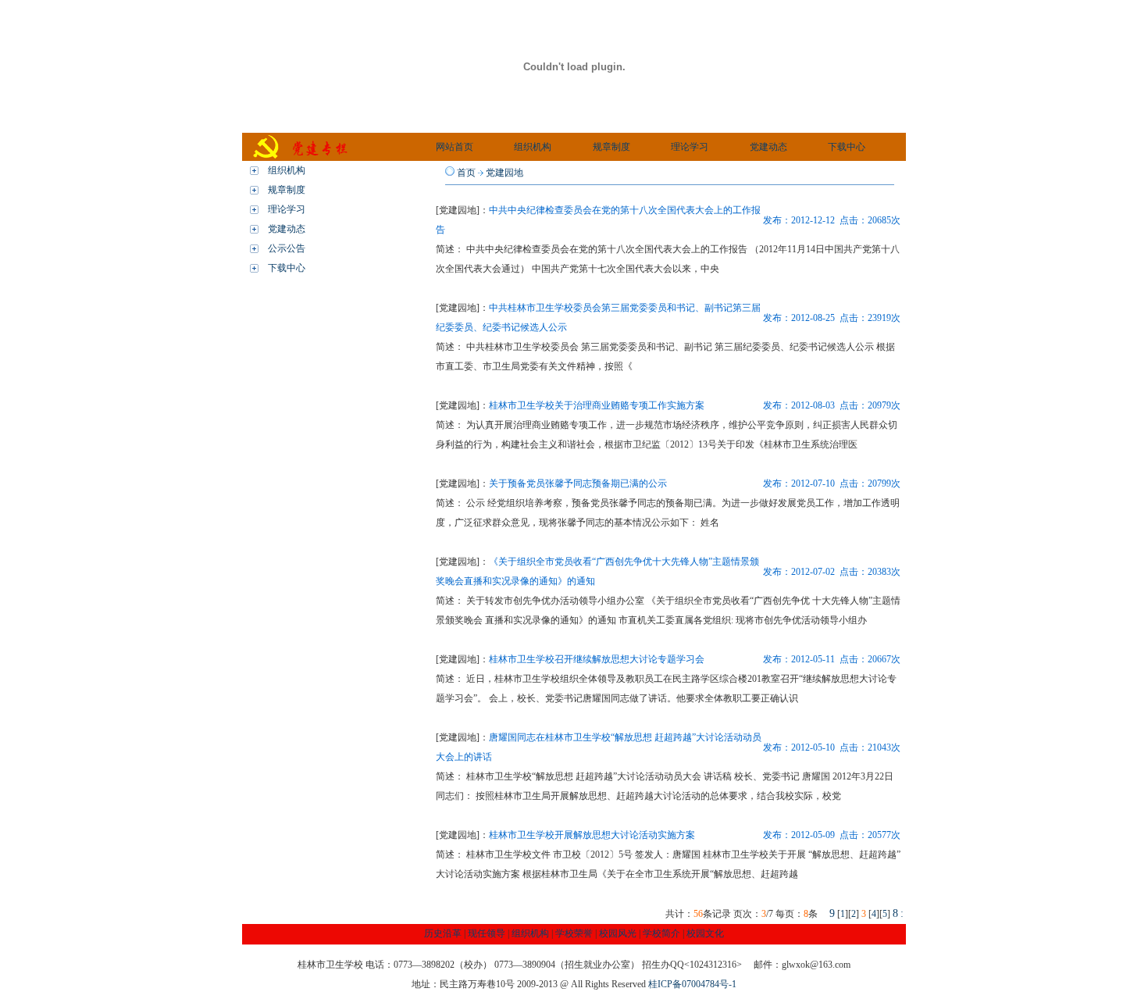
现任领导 (486, 933)
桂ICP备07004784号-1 (692, 984)
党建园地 (504, 172)
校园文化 (705, 933)
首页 (466, 172)
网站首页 (454, 146)
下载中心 (846, 146)
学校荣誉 (574, 933)
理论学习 (689, 146)
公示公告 (286, 248)
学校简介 (661, 933)
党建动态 (768, 146)
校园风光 (617, 933)
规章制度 (611, 146)
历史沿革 (443, 933)
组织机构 (532, 146)
